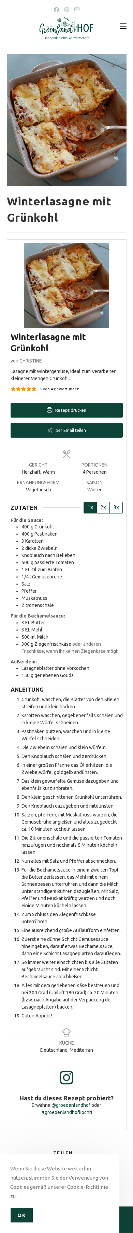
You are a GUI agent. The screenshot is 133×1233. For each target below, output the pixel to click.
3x (116, 507)
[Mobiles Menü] (123, 26)
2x (103, 507)
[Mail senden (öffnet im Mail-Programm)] (77, 9)
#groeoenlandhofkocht (66, 1112)
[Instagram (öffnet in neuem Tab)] (67, 9)
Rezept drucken (70, 410)
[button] (13, 389)
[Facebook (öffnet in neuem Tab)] (56, 9)
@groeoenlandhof (70, 1105)
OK (21, 1215)
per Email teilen (70, 430)
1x (90, 507)
